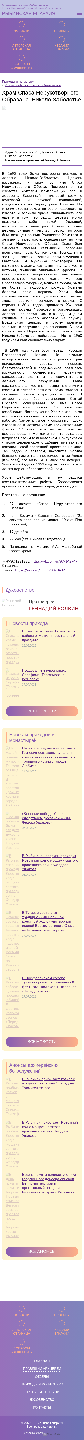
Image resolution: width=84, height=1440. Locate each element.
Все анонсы (42, 1252)
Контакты (42, 1407)
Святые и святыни (42, 1392)
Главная (42, 1361)
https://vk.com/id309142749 (54, 561)
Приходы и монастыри (42, 1384)
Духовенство (42, 1399)
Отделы (42, 1376)
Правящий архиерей (42, 1368)
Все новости (42, 711)
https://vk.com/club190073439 (40, 570)
